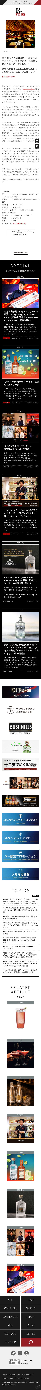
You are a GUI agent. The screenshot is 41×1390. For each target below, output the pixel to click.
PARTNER (10, 1342)
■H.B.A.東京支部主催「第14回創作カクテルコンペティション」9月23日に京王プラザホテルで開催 (20, 910)
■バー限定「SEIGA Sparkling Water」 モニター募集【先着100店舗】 (20, 917)
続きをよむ (30, 338)
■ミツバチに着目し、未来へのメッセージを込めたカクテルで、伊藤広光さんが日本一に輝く (20, 971)
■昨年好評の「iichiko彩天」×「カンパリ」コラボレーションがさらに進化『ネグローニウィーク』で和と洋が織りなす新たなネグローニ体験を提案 (20, 901)
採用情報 (27, 1378)
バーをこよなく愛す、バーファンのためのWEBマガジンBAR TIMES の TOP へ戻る (21, 232)
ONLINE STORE (27, 1361)
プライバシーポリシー (8, 1378)
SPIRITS (31, 1308)
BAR (30, 1299)
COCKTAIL (10, 1308)
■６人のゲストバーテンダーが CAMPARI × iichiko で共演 (19, 947)
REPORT (31, 1316)
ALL (10, 1299)
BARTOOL (10, 1333)
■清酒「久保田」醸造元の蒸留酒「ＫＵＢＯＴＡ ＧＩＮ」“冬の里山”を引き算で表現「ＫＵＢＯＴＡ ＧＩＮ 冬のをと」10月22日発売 (20, 964)
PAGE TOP (38, 1387)
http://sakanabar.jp (29, 89)
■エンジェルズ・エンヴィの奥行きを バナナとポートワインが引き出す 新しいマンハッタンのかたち (20, 925)
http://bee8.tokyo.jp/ (19, 223)
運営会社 (5, 1374)
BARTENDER (10, 1316)
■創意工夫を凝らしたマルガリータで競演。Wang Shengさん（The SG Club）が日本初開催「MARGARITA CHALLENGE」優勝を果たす (20, 955)
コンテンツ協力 (21, 1374)
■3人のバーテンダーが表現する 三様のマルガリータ (19, 932)
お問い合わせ (11, 1374)
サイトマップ (29, 1374)
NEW (10, 1325)
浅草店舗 (25, 1363)
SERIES (31, 1333)
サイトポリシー (19, 1378)
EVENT (31, 1325)
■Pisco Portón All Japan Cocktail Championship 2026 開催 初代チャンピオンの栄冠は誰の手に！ (19, 940)
